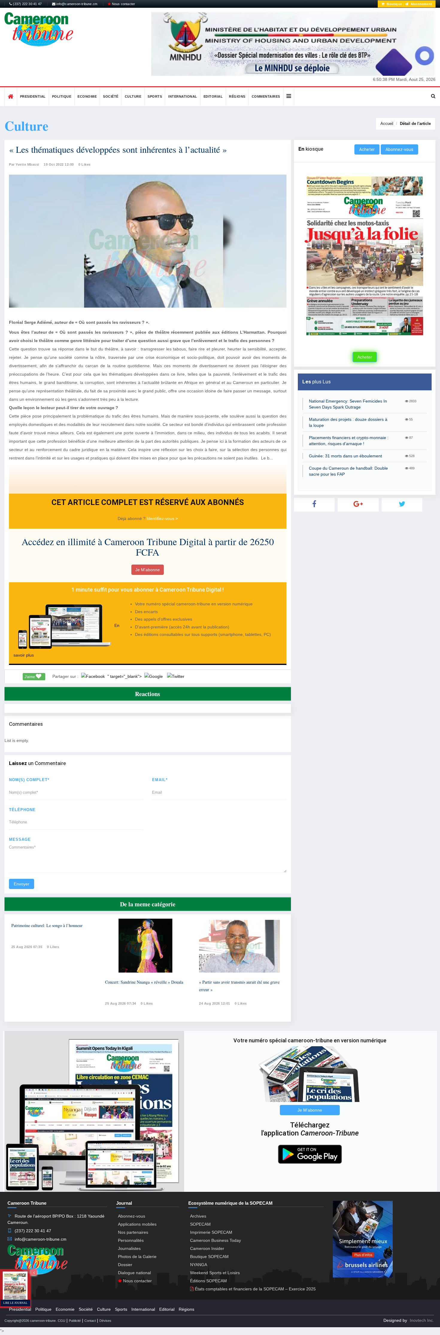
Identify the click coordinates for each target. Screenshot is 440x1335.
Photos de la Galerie (137, 1256)
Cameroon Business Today (215, 1240)
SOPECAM (200, 1224)
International (182, 96)
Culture (133, 96)
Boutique (394, 4)
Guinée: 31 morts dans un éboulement (345, 455)
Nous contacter (123, 4)
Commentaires (266, 96)
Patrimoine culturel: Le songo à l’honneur (47, 925)
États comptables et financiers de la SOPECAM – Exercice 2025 (255, 1288)
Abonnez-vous (399, 149)
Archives (198, 1216)
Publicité (75, 1320)
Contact (90, 1320)
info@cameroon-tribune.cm (76, 4)
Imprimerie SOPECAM (211, 1232)
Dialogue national (134, 1272)
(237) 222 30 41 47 (27, 4)
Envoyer (21, 884)
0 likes (53, 947)
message (20, 839)
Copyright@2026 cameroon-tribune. (30, 1320)
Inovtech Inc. (422, 1320)
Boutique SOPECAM (209, 1256)
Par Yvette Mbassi (24, 164)
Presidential (33, 96)
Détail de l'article (415, 123)
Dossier (125, 1264)
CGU (61, 1320)
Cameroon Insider (207, 1248)
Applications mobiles (137, 1224)
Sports (155, 96)
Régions (237, 96)
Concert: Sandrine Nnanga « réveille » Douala (144, 982)
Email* (160, 780)
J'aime (30, 677)
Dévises (105, 1320)
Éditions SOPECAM (208, 1280)
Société (111, 96)
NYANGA (198, 1264)
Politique (62, 96)
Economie (87, 96)
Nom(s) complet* (29, 780)
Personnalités (131, 1240)
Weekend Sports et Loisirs (215, 1272)
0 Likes (84, 164)
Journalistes (129, 1248)
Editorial (213, 96)
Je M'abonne (147, 569)
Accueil (386, 123)
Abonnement (421, 4)
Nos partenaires (133, 1232)
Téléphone (22, 810)
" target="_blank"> (125, 676)
